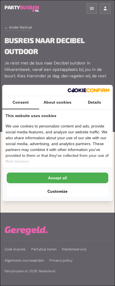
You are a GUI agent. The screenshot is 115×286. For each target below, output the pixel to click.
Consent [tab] (21, 102)
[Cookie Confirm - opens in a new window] (88, 90)
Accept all (57, 178)
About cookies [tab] (57, 102)
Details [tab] (94, 102)
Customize (57, 191)
